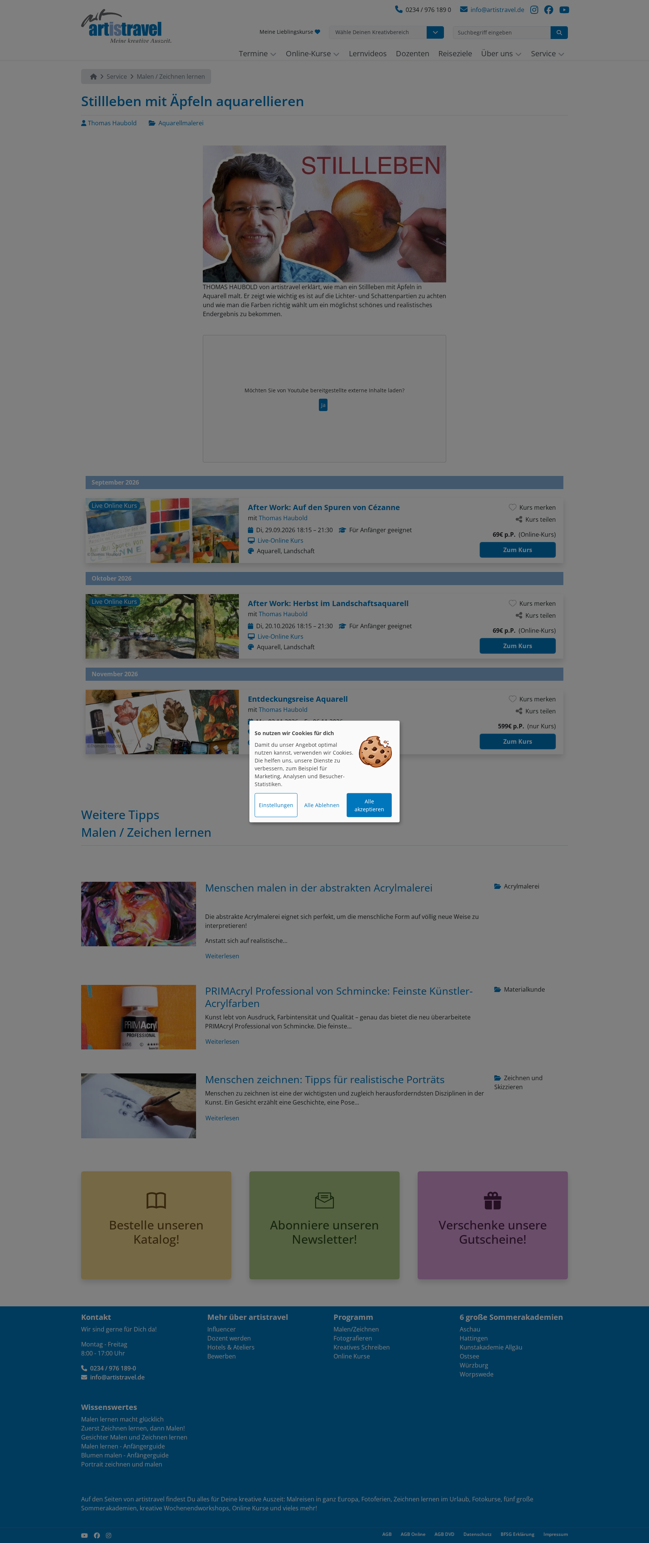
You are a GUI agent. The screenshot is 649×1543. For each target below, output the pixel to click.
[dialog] (324, 772)
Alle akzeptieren (369, 805)
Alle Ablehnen (322, 805)
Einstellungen (276, 805)
